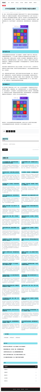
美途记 (4, 2)
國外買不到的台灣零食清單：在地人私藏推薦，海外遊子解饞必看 (14, 346)
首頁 (9, 2)
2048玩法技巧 (12, 337)
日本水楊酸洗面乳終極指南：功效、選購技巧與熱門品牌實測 (13, 357)
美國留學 (30, 2)
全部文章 (26, 389)
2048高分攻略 (18, 337)
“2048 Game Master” (27, 66)
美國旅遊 (26, 2)
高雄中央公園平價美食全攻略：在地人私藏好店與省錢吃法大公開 (14, 354)
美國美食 (35, 2)
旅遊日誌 (17, 2)
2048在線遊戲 (5, 54)
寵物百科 (12, 2)
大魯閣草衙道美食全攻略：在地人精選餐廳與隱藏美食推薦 (13, 351)
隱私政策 (18, 389)
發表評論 (5, 149)
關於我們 (14, 389)
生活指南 (21, 2)
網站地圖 (22, 389)
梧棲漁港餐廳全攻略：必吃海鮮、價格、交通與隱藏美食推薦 (13, 349)
